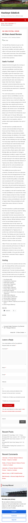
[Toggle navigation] (3, 20)
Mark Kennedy (5, 476)
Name (4, 367)
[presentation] (24, 486)
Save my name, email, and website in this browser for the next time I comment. (12, 392)
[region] (14, 510)
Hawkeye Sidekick (10, 12)
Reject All (14, 519)
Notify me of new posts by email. (12, 401)
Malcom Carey (5, 473)
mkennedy (4, 458)
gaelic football (9, 31)
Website (4, 382)
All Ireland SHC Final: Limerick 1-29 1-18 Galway (14, 437)
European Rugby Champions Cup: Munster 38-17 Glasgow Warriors (14, 327)
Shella (3, 463)
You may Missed (7, 485)
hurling (17, 31)
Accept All (14, 511)
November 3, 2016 (6, 37)
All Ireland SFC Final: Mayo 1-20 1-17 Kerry (12, 435)
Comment (5, 348)
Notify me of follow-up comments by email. (14, 397)
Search (4, 418)
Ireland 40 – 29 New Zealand (17, 332)
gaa (3, 31)
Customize (14, 515)
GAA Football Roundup (16, 473)
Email (4, 374)
